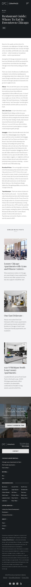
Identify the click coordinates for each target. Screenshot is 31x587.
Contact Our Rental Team (15, 425)
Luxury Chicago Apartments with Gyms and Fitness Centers (15, 266)
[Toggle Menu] (27, 3)
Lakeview (4, 500)
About (4, 519)
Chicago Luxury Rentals (10, 458)
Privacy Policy (25, 577)
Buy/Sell (4, 472)
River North (15, 498)
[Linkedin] (17, 584)
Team (3, 523)
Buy (3, 475)
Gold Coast (5, 495)
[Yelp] (21, 584)
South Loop (24, 486)
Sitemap (5, 577)
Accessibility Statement (14, 577)
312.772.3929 (25, 446)
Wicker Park (24, 498)
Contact (16, 451)
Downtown (5, 489)
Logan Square (15, 489)
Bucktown (4, 486)
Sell (3, 478)
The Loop (23, 492)
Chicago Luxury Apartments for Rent (11, 462)
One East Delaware (13, 315)
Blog (3, 528)
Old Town (14, 492)
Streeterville (24, 489)
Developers (5, 512)
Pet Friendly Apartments (8, 465)
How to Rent (5, 467)
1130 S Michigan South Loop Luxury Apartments (14, 370)
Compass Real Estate (8, 540)
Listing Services (7, 505)
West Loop (24, 495)
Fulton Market (5, 492)
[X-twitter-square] (14, 584)
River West (14, 500)
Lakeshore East (6, 498)
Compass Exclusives (7, 515)
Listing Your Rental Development (10, 509)
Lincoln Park (15, 486)
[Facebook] (10, 584)
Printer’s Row (15, 495)
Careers (4, 525)
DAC (4, 28)
